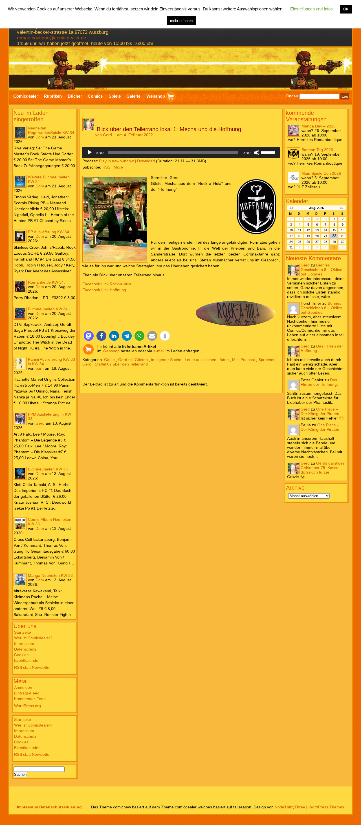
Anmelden (23, 687)
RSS (106, 167)
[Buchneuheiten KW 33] (20, 473)
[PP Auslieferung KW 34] (20, 236)
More (118, 167)
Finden (292, 96)
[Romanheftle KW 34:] (20, 286)
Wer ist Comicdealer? (33, 638)
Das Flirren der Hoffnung (319, 382)
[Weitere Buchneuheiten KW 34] (20, 181)
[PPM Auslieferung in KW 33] (20, 418)
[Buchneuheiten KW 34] (20, 313)
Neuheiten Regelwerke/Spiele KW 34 (51, 130)
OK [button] (346, 9)
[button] (89, 336)
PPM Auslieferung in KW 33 (49, 416)
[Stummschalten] (256, 152)
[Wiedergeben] (90, 152)
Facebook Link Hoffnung (104, 290)
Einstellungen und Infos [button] (311, 8)
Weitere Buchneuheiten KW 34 (49, 179)
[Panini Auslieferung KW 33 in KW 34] (20, 363)
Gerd (40, 423)
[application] (181, 152)
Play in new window (116, 161)
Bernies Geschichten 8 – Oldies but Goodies (321, 269)
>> (341, 208)
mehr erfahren (181, 21)
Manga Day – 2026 (318, 126)
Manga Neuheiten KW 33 (50, 575)
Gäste (109, 359)
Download (146, 161)
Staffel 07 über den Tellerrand (121, 364)
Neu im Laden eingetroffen (31, 116)
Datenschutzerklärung (60, 807)
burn (40, 368)
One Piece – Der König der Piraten (320, 411)
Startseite (22, 632)
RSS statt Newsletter (32, 667)
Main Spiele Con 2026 (321, 173)
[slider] (269, 152)
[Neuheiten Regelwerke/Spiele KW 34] (20, 132)
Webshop (111, 351)
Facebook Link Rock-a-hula (106, 284)
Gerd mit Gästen (133, 359)
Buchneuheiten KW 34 (48, 309)
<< (291, 208)
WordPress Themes (326, 807)
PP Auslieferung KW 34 (48, 232)
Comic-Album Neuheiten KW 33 (49, 521)
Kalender (297, 201)
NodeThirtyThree (290, 807)
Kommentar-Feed (30, 698)
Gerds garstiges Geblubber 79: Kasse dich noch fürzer (323, 467)
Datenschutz (25, 649)
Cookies (21, 655)
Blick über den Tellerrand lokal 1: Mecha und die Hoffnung (169, 129)
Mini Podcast (243, 359)
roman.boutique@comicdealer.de (51, 38)
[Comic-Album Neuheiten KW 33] (20, 523)
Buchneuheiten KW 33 (48, 469)
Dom (40, 137)
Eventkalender (27, 660)
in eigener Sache (166, 359)
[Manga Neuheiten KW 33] (20, 579)
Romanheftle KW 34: (46, 282)
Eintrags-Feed (26, 693)
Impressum (24, 643)
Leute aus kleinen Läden (207, 359)
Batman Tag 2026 (317, 149)
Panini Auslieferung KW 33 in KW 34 (51, 361)
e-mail (158, 351)
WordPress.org (27, 705)
